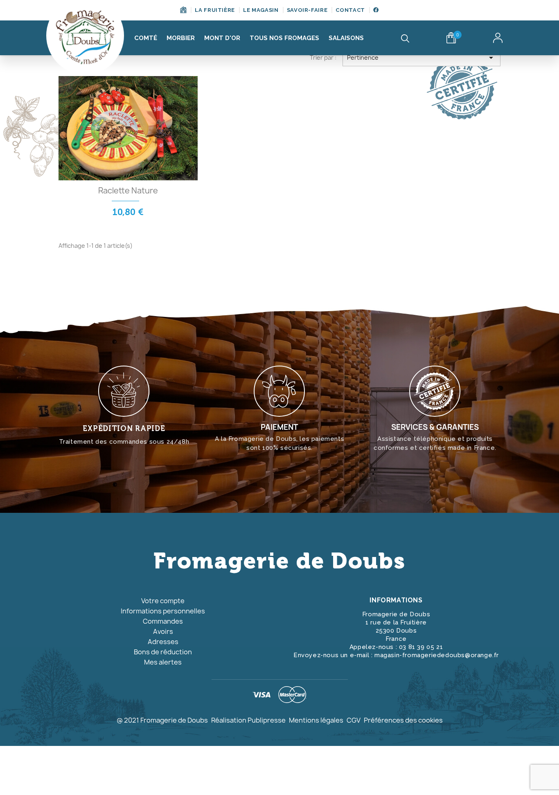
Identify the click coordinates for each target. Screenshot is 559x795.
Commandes (163, 621)
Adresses (163, 641)
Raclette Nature (128, 190)
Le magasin (261, 10)
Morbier (181, 38)
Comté (145, 38)
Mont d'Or (222, 38)
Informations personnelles (163, 610)
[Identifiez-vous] (498, 38)
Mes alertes (163, 662)
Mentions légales (316, 720)
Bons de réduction (163, 651)
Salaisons (346, 38)
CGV (354, 720)
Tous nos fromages (284, 38)
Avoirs (163, 631)
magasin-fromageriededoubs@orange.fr (436, 655)
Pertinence (421, 58)
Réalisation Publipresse (248, 720)
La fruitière (215, 10)
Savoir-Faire (307, 10)
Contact (350, 10)
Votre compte (163, 600)
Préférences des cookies (403, 720)
